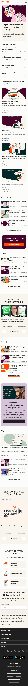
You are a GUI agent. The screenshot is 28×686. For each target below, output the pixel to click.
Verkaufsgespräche (16, 573)
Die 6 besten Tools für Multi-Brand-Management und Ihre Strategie (18, 211)
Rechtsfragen (14, 670)
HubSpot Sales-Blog (14, 287)
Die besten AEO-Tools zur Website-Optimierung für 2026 (14, 448)
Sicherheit (18, 676)
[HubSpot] (14, 664)
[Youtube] (11, 651)
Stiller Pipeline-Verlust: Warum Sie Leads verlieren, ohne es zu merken (17, 259)
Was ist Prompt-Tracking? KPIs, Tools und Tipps (14, 156)
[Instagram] (7, 651)
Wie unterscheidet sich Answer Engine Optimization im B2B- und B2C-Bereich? (17, 222)
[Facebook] (3, 651)
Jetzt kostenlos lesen (17, 421)
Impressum (10, 676)
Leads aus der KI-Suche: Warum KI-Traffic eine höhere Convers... (13, 129)
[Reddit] (22, 651)
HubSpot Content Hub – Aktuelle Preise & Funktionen (17, 469)
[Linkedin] (18, 651)
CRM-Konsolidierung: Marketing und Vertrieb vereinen (17, 267)
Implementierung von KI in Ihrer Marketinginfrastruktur (10, 102)
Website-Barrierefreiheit (14, 679)
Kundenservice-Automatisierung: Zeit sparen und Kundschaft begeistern (17, 357)
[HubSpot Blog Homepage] (5, 2)
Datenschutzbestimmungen (14, 673)
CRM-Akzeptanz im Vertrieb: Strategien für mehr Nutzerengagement (12, 64)
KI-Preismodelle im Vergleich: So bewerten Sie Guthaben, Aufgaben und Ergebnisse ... (18, 367)
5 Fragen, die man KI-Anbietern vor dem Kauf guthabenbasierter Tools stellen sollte (13, 56)
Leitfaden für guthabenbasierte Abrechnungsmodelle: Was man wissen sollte (13, 80)
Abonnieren (14, 612)
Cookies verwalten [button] (14, 682)
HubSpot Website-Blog (14, 479)
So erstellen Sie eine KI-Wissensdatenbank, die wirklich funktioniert (17, 348)
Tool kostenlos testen (14, 244)
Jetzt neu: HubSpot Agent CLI (9, 182)
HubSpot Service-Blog (14, 376)
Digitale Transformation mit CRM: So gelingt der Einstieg (13, 27)
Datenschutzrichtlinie (5, 624)
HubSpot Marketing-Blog (14, 231)
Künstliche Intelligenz (14, 564)
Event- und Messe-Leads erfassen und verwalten (17, 202)
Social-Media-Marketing (15, 582)
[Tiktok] (26, 651)
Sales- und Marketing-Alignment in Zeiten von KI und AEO (14, 72)
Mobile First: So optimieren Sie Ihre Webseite (17, 460)
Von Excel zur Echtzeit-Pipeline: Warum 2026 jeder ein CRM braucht (13, 48)
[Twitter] (15, 651)
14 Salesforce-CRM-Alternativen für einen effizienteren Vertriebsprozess (18, 278)
